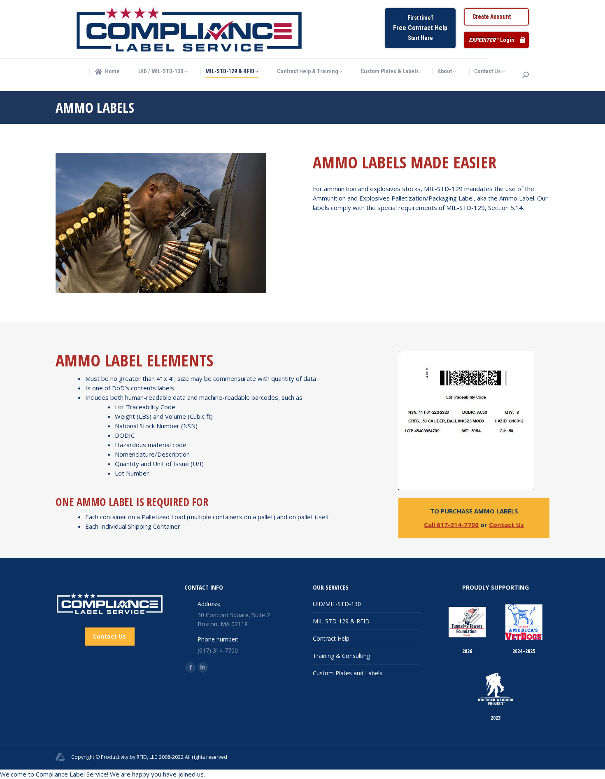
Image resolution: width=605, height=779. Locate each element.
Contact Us (506, 524)
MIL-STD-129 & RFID (341, 621)
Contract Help (331, 638)
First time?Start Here (420, 27)
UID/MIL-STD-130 (337, 604)
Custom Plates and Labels (347, 673)
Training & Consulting (341, 656)
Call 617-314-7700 (451, 524)
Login (491, 40)
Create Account (491, 17)
